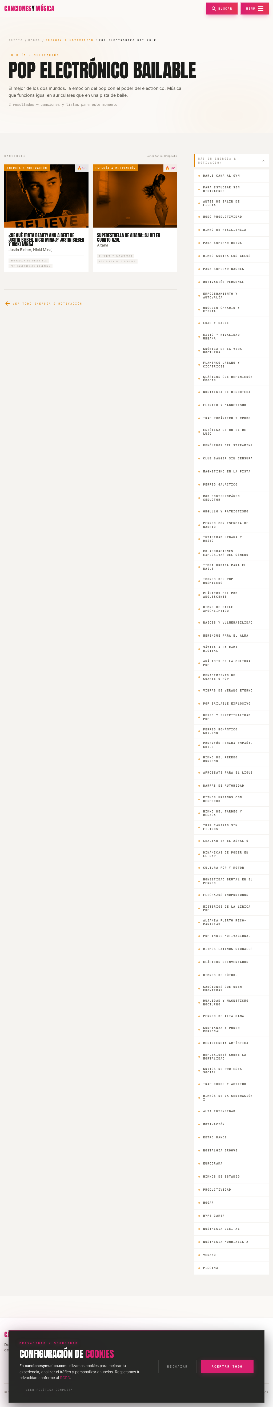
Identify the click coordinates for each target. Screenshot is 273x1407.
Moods (34, 40)
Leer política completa (49, 1390)
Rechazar (177, 1366)
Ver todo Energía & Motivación (43, 303)
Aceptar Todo (227, 1366)
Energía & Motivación (70, 40)
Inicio (16, 40)
